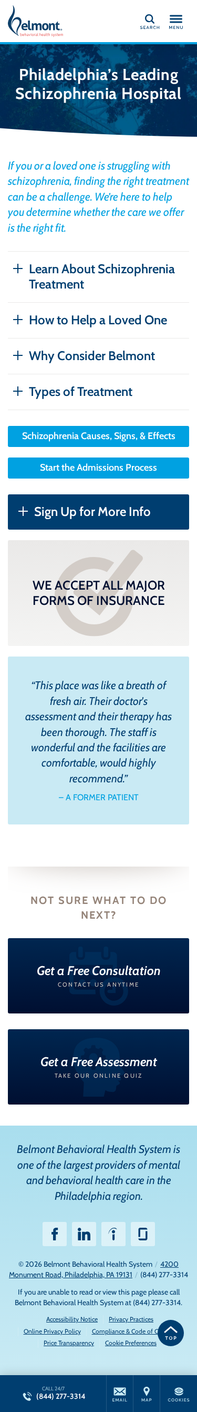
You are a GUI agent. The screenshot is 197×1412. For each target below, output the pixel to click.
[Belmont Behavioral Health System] (55, 21)
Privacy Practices (131, 1319)
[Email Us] (120, 1393)
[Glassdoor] (142, 1234)
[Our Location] (146, 1393)
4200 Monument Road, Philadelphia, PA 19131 (94, 1269)
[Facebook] (54, 1234)
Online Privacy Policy (52, 1331)
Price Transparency (69, 1343)
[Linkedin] (84, 1234)
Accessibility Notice (72, 1319)
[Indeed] (113, 1234)
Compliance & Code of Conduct (134, 1331)
